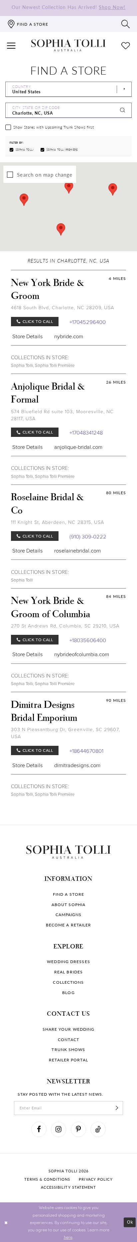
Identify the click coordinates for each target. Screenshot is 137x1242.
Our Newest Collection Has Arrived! (68, 7)
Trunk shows (68, 1049)
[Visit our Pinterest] (78, 1129)
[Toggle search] (125, 24)
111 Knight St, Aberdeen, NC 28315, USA (57, 522)
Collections (68, 982)
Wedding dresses (68, 961)
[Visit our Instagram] (58, 1129)
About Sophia (68, 904)
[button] (11, 45)
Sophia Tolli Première (54, 365)
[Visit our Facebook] (39, 1129)
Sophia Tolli (22, 365)
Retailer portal (68, 1059)
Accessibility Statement (68, 1187)
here (68, 1237)
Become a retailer (68, 924)
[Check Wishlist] (125, 45)
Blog (68, 992)
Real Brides (68, 971)
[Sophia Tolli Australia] (68, 45)
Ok (130, 1222)
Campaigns (69, 914)
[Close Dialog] (6, 1222)
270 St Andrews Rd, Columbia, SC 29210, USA (65, 625)
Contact (68, 1039)
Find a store (68, 894)
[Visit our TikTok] (98, 1129)
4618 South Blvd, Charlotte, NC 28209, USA (62, 307)
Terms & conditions (47, 1179)
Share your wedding (69, 1029)
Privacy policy (95, 1179)
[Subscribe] (117, 1108)
